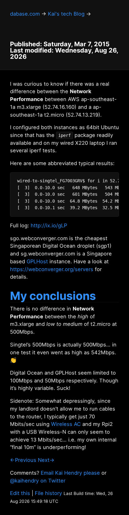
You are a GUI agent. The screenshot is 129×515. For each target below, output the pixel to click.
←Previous (23, 460)
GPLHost (37, 261)
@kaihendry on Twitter (37, 480)
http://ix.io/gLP (49, 225)
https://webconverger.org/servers (51, 269)
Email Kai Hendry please (70, 473)
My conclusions (53, 296)
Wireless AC (66, 424)
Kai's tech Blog (66, 14)
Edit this (20, 493)
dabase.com (25, 14)
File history (48, 493)
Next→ (46, 460)
